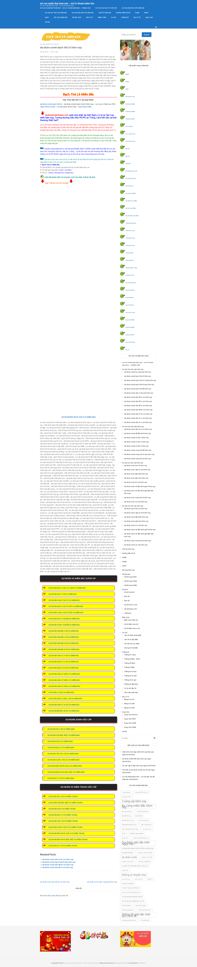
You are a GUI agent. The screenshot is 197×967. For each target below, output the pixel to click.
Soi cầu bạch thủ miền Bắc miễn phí (132, 896)
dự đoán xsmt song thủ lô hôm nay (137, 497)
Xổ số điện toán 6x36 (131, 171)
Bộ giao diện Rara (121, 963)
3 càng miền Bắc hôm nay (141, 792)
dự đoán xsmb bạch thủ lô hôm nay (137, 376)
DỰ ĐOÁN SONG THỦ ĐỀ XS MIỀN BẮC (64, 625)
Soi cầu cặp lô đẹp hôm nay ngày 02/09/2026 (139, 766)
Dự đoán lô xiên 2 (127, 853)
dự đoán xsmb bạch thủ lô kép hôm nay (58, 862)
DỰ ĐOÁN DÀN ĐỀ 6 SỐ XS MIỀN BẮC (64, 637)
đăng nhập (51, 895)
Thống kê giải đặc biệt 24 (144, 910)
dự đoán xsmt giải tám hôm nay (136, 478)
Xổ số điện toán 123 (130, 178)
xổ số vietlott (129, 126)
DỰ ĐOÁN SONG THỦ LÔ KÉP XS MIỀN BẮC (66, 612)
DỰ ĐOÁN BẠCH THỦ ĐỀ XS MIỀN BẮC (64, 619)
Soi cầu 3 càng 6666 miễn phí (130, 888)
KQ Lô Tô (136, 17)
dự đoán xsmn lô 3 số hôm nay (135, 525)
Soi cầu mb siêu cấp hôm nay (133, 8)
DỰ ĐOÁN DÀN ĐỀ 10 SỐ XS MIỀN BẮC (64, 649)
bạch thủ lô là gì (126, 816)
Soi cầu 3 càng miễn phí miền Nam (131, 892)
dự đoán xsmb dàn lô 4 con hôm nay (138, 418)
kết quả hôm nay (130, 96)
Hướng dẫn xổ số (123, 13)
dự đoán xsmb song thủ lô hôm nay (137, 459)
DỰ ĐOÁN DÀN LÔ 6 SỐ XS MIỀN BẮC (64, 662)
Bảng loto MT (129, 699)
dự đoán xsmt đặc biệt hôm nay (136, 474)
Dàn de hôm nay (147, 829)
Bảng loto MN (129, 704)
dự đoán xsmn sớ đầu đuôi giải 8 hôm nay (139, 530)
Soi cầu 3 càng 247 (128, 883)
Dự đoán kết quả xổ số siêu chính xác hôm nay (137, 848)
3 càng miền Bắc (126, 792)
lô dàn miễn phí (139, 879)
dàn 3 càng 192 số (146, 824)
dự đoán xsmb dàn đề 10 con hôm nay (58, 865)
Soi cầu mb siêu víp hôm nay (106, 8)
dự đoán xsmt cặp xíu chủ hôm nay (137, 470)
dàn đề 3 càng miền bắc (136, 833)
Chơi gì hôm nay (104, 13)
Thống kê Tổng (129, 275)
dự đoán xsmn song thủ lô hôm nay (137, 541)
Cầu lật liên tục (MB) (131, 201)
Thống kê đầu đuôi (130, 223)
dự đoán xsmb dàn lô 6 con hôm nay (138, 422)
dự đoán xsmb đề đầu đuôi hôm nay (137, 433)
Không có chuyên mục (134, 874)
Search (146, 35)
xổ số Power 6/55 (130, 141)
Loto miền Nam (129, 305)
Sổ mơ (127, 349)
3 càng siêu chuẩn (126, 797)
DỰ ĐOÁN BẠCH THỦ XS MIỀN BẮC (63, 594)
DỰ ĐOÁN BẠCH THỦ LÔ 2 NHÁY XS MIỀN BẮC (67, 588)
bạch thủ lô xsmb (47, 107)
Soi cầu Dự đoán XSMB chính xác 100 (133, 901)
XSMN (146, 13)
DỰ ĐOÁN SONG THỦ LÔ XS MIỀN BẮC (64, 600)
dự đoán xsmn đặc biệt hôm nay (136, 517)
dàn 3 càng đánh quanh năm (130, 829)
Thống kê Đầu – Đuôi (131, 268)
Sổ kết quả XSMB (130, 104)
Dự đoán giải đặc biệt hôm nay (141, 838)
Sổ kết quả (76, 17)
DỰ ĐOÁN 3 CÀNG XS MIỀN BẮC (61, 692)
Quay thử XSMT (129, 335)
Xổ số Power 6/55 (130, 605)
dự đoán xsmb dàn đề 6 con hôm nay (138, 401)
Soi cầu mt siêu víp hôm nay (56, 13)
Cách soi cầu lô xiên (144, 820)
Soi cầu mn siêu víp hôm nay (83, 13)
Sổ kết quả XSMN (130, 111)
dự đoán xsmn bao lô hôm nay (135, 509)
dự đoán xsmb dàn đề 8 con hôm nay (138, 405)
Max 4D (127, 156)
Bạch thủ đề (138, 816)
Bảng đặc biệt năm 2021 (128, 820)
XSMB (137, 13)
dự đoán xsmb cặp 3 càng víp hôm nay (102, 882)
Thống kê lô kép (130, 245)
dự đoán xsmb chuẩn (146, 857)
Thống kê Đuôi (129, 260)
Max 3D (127, 148)
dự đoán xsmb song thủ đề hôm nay (137, 450)
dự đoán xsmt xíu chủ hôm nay (135, 502)
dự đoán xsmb (129, 857)
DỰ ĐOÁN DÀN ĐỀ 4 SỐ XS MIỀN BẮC (64, 631)
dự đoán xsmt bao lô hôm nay (135, 465)
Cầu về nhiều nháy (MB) (132, 215)
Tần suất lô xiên (145, 920)
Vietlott (89, 17)
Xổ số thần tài (129, 186)
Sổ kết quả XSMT (130, 119)
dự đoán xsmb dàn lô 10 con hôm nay (57, 859)
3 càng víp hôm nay (134, 801)
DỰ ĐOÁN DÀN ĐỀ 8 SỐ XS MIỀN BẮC (64, 643)
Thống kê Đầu (129, 253)
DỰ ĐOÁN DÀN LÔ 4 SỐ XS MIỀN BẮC (64, 655)
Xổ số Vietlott (129, 592)
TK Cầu (113, 17)
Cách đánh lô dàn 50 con (129, 824)
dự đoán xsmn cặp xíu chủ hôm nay (137, 513)
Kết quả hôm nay (60, 17)
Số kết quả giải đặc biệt (128, 910)
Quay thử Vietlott (130, 342)
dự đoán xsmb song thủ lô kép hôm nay (139, 454)
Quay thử (149, 17)
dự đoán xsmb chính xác (128, 861)
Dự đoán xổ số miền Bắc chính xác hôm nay (135, 866)
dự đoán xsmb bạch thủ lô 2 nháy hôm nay (140, 380)
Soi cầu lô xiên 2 (126, 905)
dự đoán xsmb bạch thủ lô (51, 104)
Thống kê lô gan (130, 230)
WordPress (141, 963)
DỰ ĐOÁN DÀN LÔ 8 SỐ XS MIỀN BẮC (64, 668)
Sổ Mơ (47, 22)
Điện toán (102, 17)
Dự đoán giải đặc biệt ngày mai (136, 843)
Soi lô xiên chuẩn (141, 905)
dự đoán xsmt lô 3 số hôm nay (135, 482)
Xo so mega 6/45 (130, 134)
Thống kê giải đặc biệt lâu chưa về (136, 915)
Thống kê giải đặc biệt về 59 (129, 920)
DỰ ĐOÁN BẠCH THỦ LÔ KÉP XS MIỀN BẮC (66, 606)
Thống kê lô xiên (130, 238)
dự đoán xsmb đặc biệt (144, 861)
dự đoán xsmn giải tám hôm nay (136, 521)
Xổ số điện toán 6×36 (132, 628)
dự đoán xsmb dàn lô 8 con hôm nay (138, 429)
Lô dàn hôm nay (126, 879)
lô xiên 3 (149, 879)
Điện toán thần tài (131, 620)
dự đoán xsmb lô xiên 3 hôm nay (136, 438)
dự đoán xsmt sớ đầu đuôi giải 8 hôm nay (139, 486)
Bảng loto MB (129, 708)
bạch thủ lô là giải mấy (142, 811)
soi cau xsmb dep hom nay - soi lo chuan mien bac (81, 963)
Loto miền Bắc (129, 297)
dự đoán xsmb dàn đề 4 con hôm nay (57, 867)
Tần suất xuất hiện (130, 282)
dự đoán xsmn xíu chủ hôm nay (135, 545)
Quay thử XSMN (129, 327)
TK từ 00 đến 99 (130, 290)
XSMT (47, 17)
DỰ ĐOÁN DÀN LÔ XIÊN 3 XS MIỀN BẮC (64, 680)
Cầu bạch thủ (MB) (130, 193)
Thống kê (125, 17)
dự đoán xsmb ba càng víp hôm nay (137, 372)
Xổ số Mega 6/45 (130, 609)
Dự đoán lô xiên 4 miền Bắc (145, 852)
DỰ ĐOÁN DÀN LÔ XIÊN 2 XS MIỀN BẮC (64, 674)
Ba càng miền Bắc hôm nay (137, 806)
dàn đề (123, 833)
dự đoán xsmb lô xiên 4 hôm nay (136, 442)
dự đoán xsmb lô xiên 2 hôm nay (136, 446)
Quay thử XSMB (129, 320)
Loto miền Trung (130, 312)
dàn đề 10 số (125, 838)
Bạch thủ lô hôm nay (127, 811)
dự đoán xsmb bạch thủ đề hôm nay (137, 389)
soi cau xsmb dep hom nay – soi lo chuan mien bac (67, 3)
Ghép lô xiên (125, 870)
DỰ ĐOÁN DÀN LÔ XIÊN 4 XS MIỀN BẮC (64, 686)
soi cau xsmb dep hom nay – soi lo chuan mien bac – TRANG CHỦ (65, 8)
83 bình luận (54, 52)
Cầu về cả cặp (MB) (130, 208)
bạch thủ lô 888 (84, 107)
